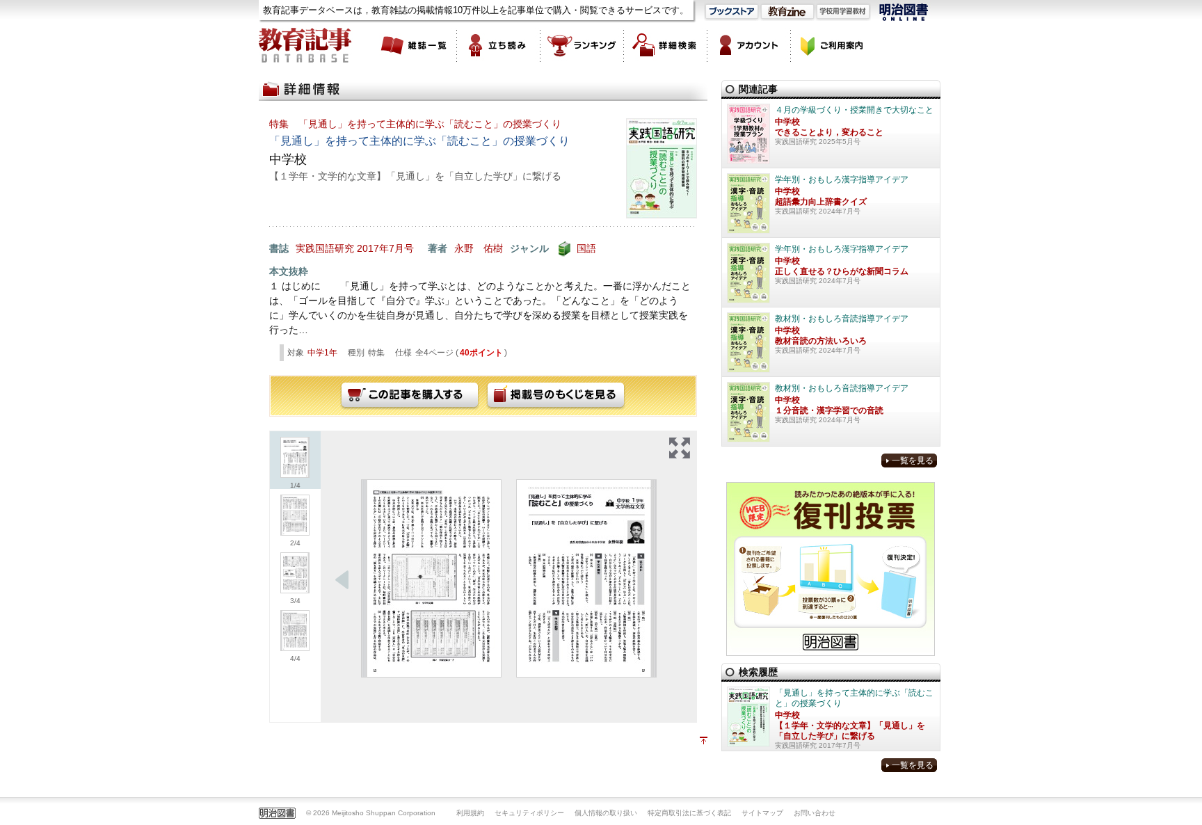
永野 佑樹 (478, 248)
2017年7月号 (385, 248)
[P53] (431, 578)
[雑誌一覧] (415, 45)
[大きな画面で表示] (679, 448)
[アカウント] (749, 45)
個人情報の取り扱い (606, 813)
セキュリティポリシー (529, 813)
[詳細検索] (665, 45)
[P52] (586, 578)
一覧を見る (912, 460)
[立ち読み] (498, 45)
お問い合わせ (814, 813)
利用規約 (470, 813)
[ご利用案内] (832, 45)
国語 (586, 248)
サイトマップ (762, 813)
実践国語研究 (325, 248)
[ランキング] (582, 45)
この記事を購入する (409, 396)
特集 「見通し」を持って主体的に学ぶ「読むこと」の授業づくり (415, 123)
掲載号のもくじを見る (555, 396)
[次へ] (342, 580)
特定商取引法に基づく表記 (689, 813)
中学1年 (322, 353)
